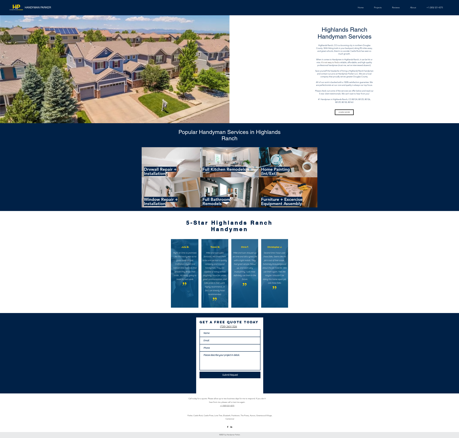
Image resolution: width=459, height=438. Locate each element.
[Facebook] (228, 427)
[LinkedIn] (231, 427)
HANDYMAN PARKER (38, 7)
